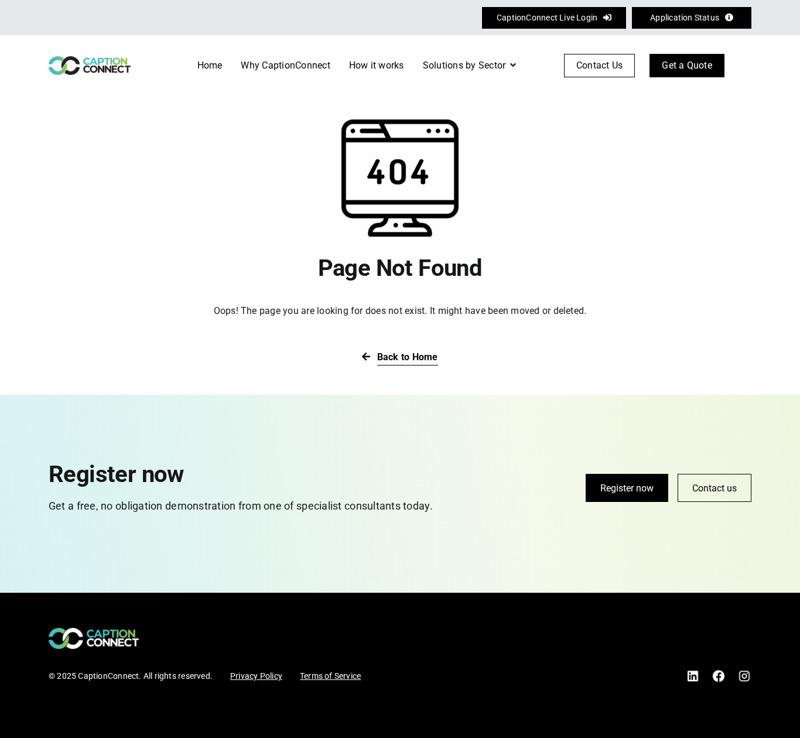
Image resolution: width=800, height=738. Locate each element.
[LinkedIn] (693, 673)
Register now (627, 488)
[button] (745, 65)
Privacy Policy (256, 676)
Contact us (714, 488)
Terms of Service (330, 676)
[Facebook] (719, 673)
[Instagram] (744, 673)
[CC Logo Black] (90, 60)
